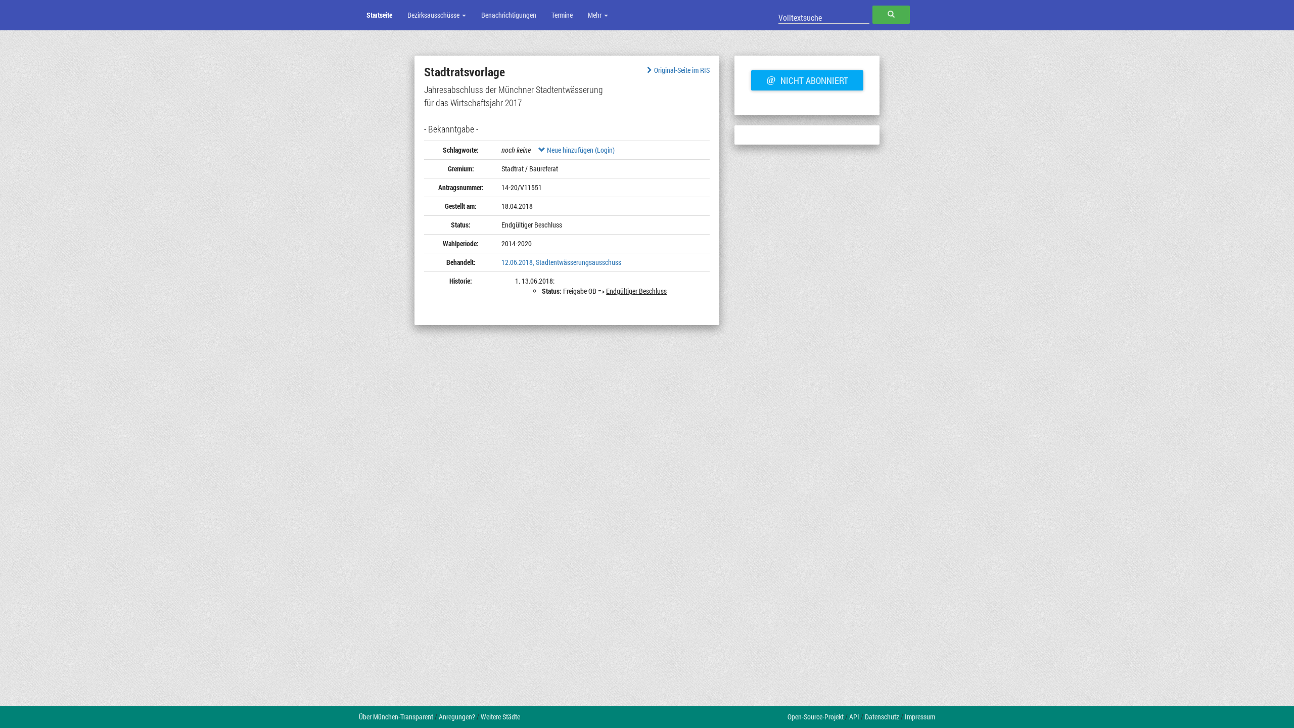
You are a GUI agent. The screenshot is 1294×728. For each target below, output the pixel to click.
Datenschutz (882, 716)
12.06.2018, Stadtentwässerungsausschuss (561, 262)
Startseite (379, 15)
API (854, 716)
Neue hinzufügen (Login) (580, 150)
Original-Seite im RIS (682, 70)
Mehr (595, 15)
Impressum (920, 716)
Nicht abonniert (807, 79)
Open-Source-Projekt (816, 716)
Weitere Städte (500, 716)
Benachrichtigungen (508, 15)
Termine (562, 15)
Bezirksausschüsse (434, 15)
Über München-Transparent (396, 716)
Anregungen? (457, 716)
